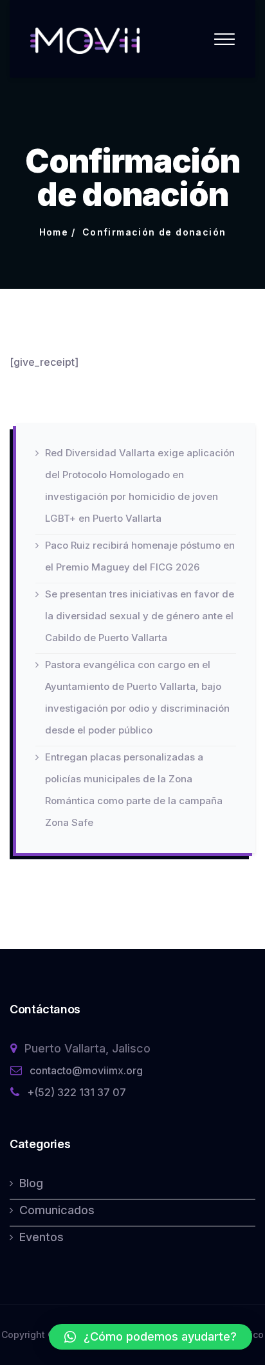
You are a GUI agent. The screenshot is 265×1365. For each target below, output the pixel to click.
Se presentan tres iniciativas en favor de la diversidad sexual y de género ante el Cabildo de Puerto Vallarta (139, 616)
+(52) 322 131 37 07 (76, 1092)
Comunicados (57, 1210)
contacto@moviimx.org (86, 1070)
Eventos (41, 1237)
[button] (150, 1337)
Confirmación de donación (154, 232)
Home (54, 232)
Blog (31, 1183)
